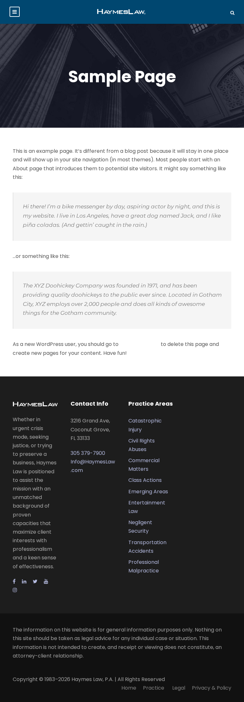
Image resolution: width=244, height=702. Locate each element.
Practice (154, 688)
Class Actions (145, 480)
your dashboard (139, 344)
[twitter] (35, 581)
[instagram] (15, 590)
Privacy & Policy (211, 688)
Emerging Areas (148, 491)
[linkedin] (24, 581)
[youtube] (46, 581)
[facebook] (14, 581)
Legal (178, 688)
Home (128, 688)
